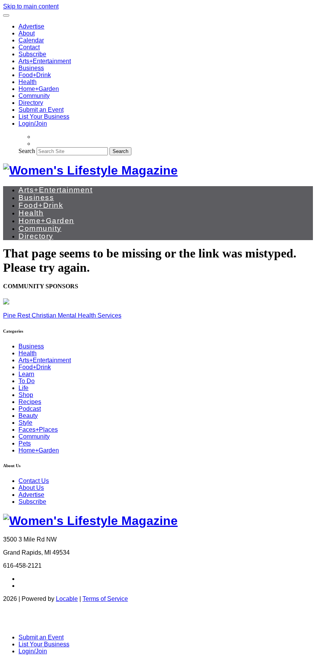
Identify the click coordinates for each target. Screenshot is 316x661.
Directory (30, 102)
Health (27, 82)
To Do (26, 381)
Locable (67, 598)
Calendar (31, 40)
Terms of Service (105, 598)
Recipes (29, 402)
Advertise (31, 26)
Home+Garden (38, 89)
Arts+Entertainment (44, 61)
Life (23, 388)
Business (31, 68)
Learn (26, 374)
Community (34, 96)
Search (26, 151)
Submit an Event (41, 109)
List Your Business (43, 116)
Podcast (29, 408)
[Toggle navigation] (6, 15)
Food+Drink (34, 75)
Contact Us (33, 481)
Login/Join (32, 123)
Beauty (28, 415)
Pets (24, 443)
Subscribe (32, 54)
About (26, 33)
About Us (31, 487)
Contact (29, 47)
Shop (25, 395)
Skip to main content (31, 6)
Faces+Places (38, 429)
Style (25, 422)
